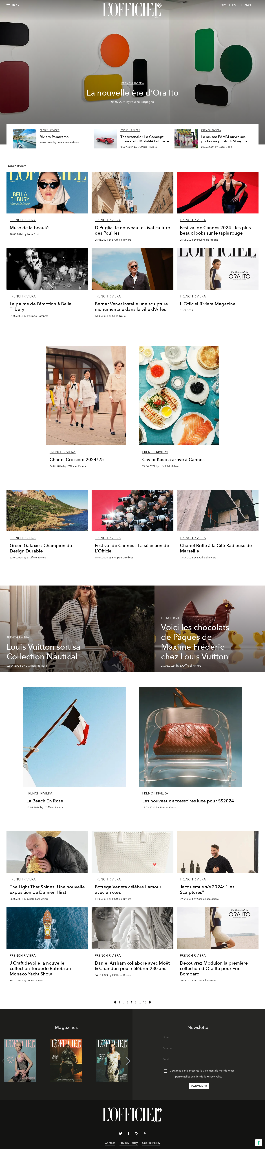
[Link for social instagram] (136, 1134)
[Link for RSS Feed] (144, 1134)
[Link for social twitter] (120, 1134)
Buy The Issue (230, 5)
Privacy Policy (214, 1076)
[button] (128, 1061)
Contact (110, 1142)
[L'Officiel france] (132, 10)
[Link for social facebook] (128, 1134)
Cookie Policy (151, 1142)
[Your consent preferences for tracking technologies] (258, 1142)
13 (145, 1002)
